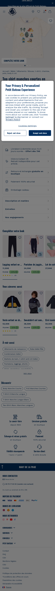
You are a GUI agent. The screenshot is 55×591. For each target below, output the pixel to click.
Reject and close (13, 133)
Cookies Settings (27, 126)
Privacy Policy (13, 119)
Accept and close (40, 133)
